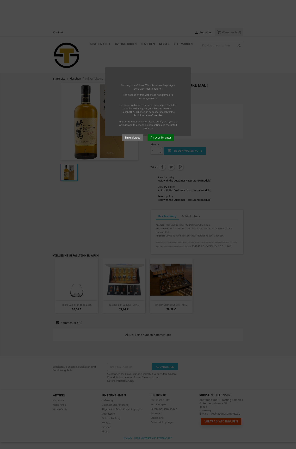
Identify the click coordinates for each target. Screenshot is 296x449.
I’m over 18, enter (160, 137)
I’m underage (132, 137)
